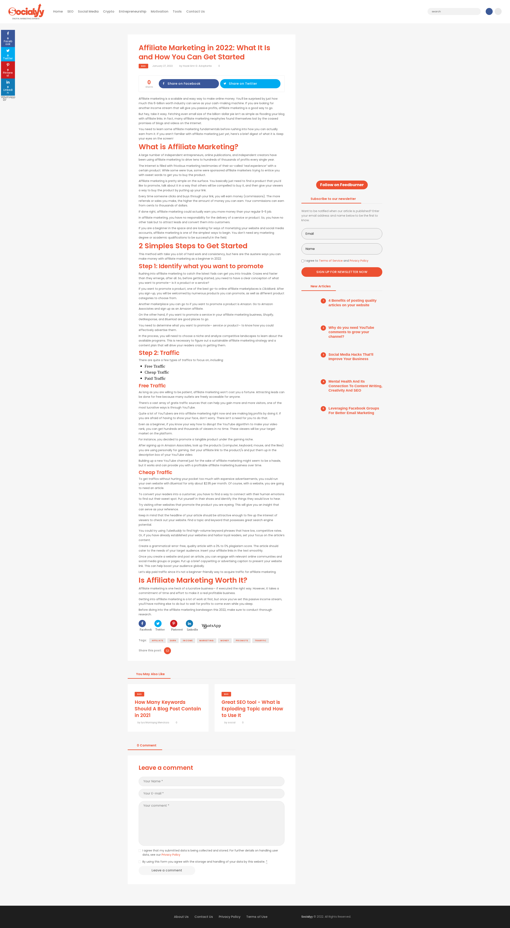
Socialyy (307, 917)
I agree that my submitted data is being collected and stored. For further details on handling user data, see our (210, 852)
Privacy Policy (171, 855)
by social (230, 722)
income (188, 640)
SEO (143, 66)
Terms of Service (331, 261)
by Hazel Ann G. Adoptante (195, 66)
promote (242, 640)
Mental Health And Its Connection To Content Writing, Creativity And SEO (355, 385)
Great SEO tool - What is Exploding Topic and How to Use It (252, 709)
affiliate (157, 640)
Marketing (206, 640)
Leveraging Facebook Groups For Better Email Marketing (354, 410)
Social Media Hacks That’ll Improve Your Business (351, 357)
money (225, 640)
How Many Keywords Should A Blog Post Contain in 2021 (168, 709)
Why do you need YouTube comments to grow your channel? (351, 332)
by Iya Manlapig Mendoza (153, 722)
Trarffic (260, 640)
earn (173, 640)
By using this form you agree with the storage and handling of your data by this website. (204, 862)
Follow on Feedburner (342, 185)
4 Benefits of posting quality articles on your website (353, 303)
